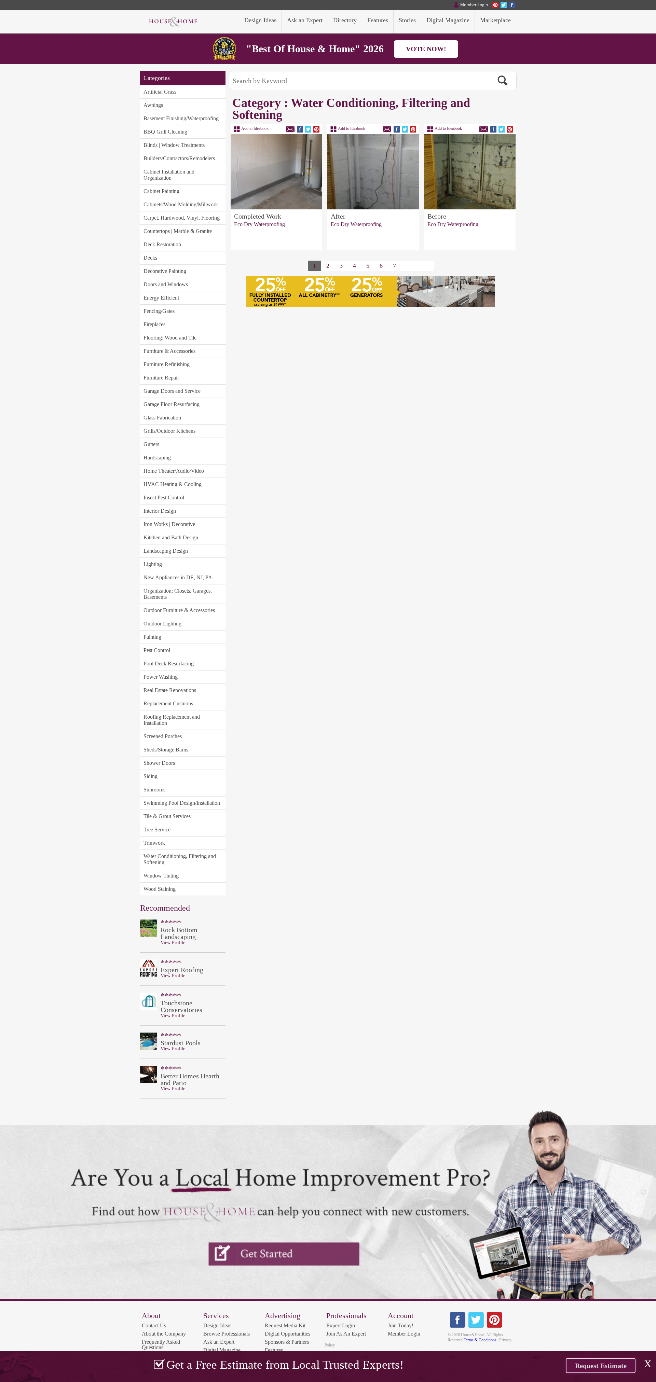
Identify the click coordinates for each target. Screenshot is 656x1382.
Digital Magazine (222, 1350)
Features (274, 1350)
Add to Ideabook (255, 128)
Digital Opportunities (287, 1334)
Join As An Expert (346, 1334)
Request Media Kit (285, 1325)
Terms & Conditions (480, 1340)
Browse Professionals (226, 1334)
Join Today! (400, 1325)
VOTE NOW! (426, 49)
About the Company (164, 1334)
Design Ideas (217, 1325)
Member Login (404, 1334)
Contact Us (154, 1325)
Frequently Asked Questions (161, 1344)
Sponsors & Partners (287, 1342)
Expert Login (340, 1325)
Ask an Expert (218, 1342)
